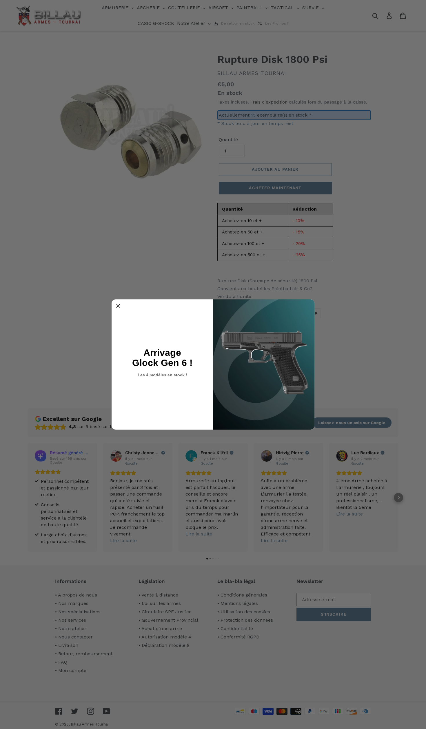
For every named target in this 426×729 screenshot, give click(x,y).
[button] (118, 306)
